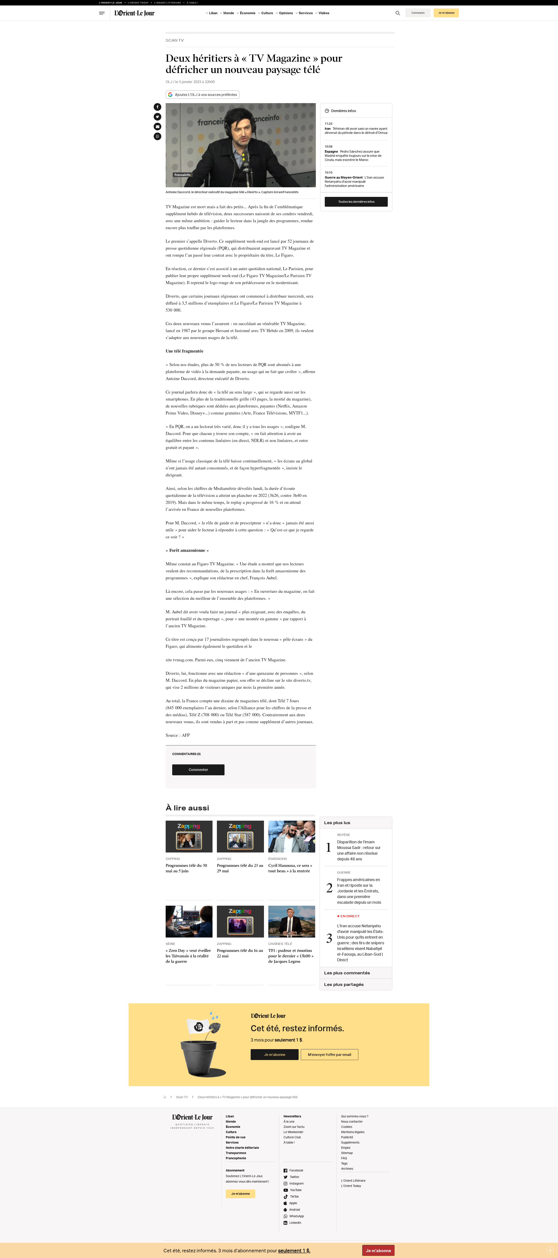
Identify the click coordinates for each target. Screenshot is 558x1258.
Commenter (198, 769)
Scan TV (175, 40)
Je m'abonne (378, 1250)
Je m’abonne (274, 1054)
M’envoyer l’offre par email (329, 1054)
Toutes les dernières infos (356, 201)
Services (232, 1142)
